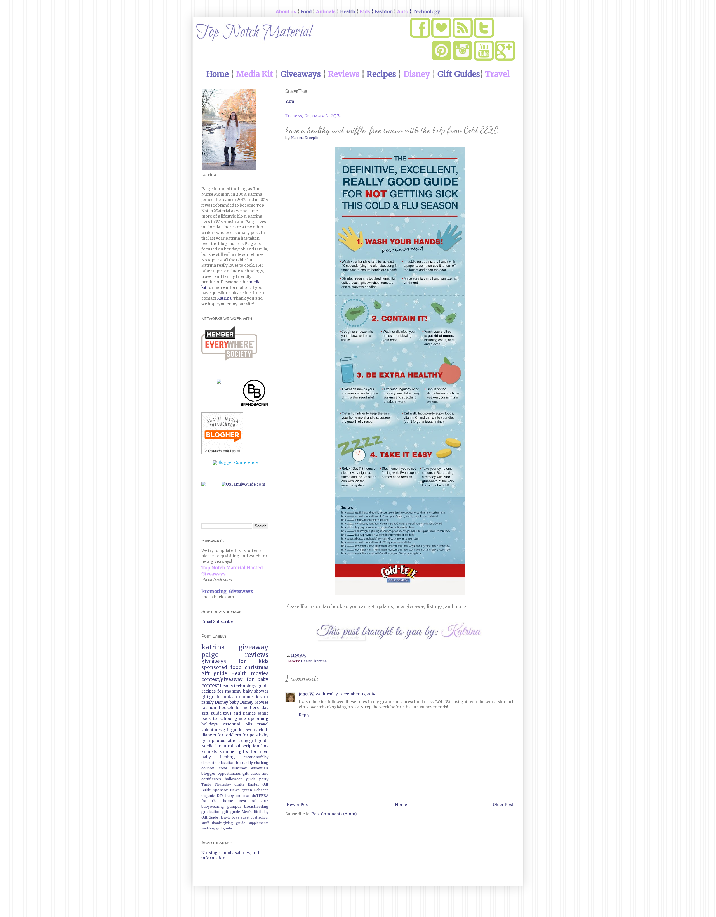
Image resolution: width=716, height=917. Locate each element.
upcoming (258, 718)
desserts (208, 762)
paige (209, 655)
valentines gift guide (221, 729)
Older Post (503, 804)
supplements (258, 823)
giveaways (213, 661)
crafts (239, 784)
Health (306, 661)
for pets (250, 735)
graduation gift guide (220, 812)
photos (218, 740)
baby (234, 702)
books (227, 696)
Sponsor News (226, 790)
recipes (208, 691)
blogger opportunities (221, 773)
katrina (320, 661)
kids (257, 696)
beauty (226, 685)
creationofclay (256, 757)
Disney (221, 702)
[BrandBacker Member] (254, 394)
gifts (243, 751)
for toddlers (229, 735)
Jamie (263, 713)
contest (210, 685)
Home (401, 804)
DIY (220, 795)
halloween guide (240, 779)
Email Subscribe (217, 621)
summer (228, 751)
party (263, 779)
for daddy (244, 762)
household (229, 707)
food (235, 667)
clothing (261, 762)
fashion (208, 707)
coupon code (214, 768)
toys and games (239, 713)
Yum (289, 101)
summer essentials (250, 768)
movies (259, 673)
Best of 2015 (253, 801)
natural (226, 745)
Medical (209, 745)
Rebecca (261, 790)
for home (243, 696)
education (226, 762)
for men (259, 751)
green (247, 790)
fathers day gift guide (247, 740)
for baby (258, 679)
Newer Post (298, 804)
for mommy (229, 691)
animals (209, 751)
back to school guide (223, 718)
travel (262, 724)
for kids (253, 661)
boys (235, 817)
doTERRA (260, 795)
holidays (209, 724)
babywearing (212, 806)
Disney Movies (254, 702)
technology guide (251, 685)
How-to (225, 817)
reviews (256, 655)
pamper (234, 806)
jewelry (250, 729)
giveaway (253, 647)
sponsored (214, 667)
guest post (249, 817)
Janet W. (306, 693)
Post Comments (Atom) (334, 813)
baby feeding (218, 756)
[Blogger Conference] (235, 462)
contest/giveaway (222, 679)
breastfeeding (256, 806)
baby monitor (237, 795)
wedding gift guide (216, 828)
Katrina (224, 298)
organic (208, 795)
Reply (304, 714)
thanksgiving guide (228, 823)
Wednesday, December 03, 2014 (345, 693)
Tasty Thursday (216, 784)
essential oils (237, 724)
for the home (217, 801)
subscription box (251, 745)
